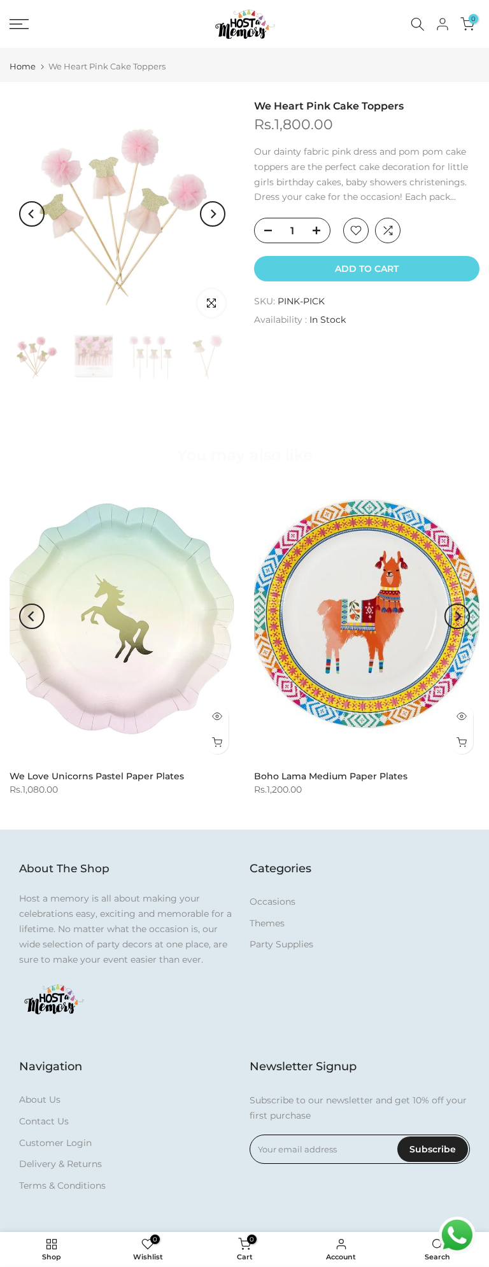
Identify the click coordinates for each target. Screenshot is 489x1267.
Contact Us (44, 1121)
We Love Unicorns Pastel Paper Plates (97, 776)
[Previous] (32, 214)
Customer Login (55, 1143)
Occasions (272, 901)
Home (23, 66)
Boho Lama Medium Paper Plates (331, 776)
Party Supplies (281, 944)
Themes (267, 923)
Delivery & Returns (60, 1164)
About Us (39, 1099)
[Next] (212, 214)
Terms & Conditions (62, 1185)
